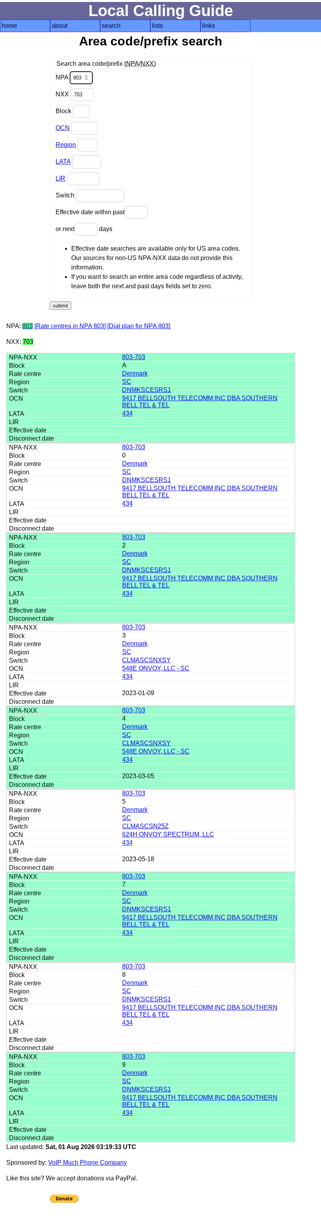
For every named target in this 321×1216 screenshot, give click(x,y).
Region (66, 144)
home (9, 25)
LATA (63, 161)
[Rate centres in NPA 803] (70, 326)
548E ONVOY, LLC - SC (155, 668)
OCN (63, 128)
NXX (63, 94)
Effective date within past (90, 212)
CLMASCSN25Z (145, 826)
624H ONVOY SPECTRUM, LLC (168, 834)
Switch (66, 195)
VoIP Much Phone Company (87, 1162)
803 (27, 326)
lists (157, 25)
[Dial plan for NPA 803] (138, 326)
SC (126, 381)
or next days (84, 229)
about (59, 25)
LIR (60, 178)
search (111, 25)
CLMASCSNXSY (146, 660)
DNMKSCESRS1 (146, 390)
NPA (63, 77)
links (208, 25)
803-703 (133, 357)
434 (127, 413)
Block (64, 111)
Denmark (135, 373)
